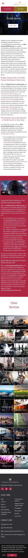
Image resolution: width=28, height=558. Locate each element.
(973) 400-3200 (7, 528)
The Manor (18, 167)
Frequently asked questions (6, 513)
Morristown (18, 511)
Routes (3, 504)
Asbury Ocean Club (6, 109)
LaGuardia (4, 96)
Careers (3, 501)
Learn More (21, 551)
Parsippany (18, 508)
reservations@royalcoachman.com (11, 290)
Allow (12, 555)
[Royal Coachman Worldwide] (20, 3)
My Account (7, 9)
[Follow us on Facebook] (2, 488)
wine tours (13, 275)
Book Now (20, 9)
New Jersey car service (18, 271)
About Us (3, 507)
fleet (18, 207)
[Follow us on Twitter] (6, 488)
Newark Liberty (13, 94)
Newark (17, 513)
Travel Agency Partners (19, 500)
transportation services (7, 134)
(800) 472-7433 (5, 288)
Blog (2, 499)
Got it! (4, 555)
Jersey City (18, 516)
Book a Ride (13, 25)
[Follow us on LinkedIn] (10, 488)
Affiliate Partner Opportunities (19, 504)
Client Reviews (5, 509)
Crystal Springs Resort (15, 107)
